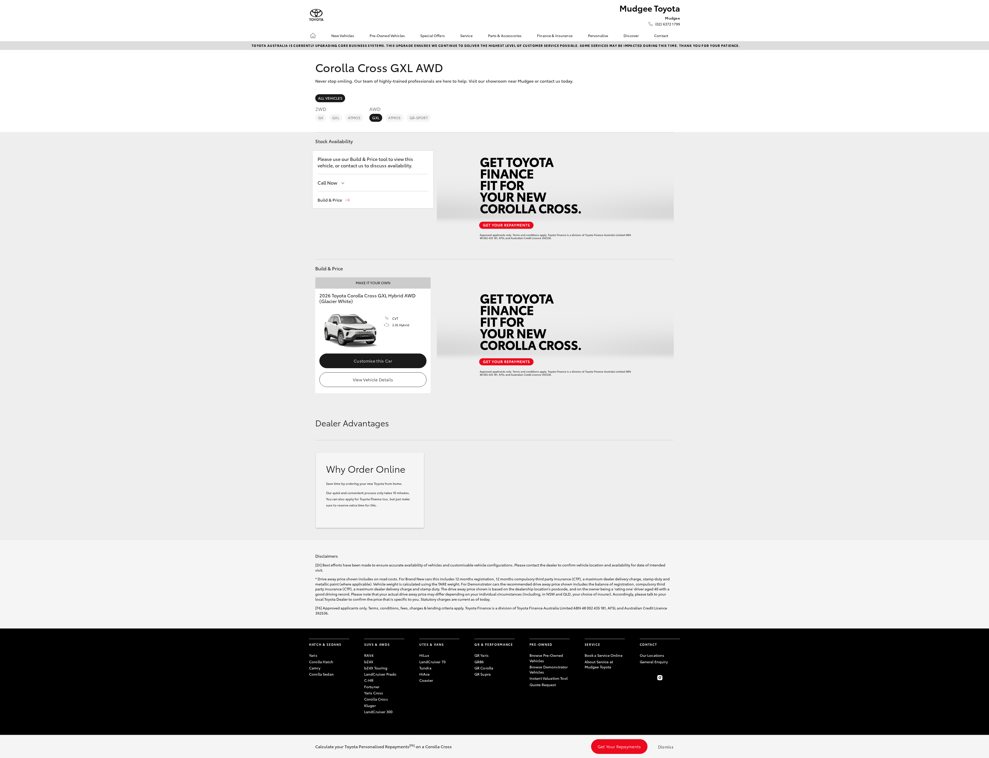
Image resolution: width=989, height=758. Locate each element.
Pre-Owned (541, 644)
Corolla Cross (376, 699)
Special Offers (432, 35)
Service (466, 35)
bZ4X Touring (376, 667)
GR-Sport (419, 117)
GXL (335, 117)
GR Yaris (481, 655)
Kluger (370, 705)
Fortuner (371, 686)
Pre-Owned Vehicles (387, 35)
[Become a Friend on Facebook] (643, 678)
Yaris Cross (373, 692)
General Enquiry (654, 661)
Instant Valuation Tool (549, 678)
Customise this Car (373, 361)
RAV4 (369, 655)
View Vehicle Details (373, 379)
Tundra (425, 667)
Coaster (426, 680)
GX (320, 117)
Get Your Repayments (619, 746)
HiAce (424, 674)
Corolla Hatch (321, 661)
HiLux (424, 655)
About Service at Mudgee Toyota (599, 664)
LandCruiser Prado (380, 674)
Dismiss (665, 747)
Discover (631, 35)
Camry (314, 667)
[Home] (313, 35)
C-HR (369, 680)
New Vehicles (342, 35)
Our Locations (652, 655)
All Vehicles (330, 98)
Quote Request (543, 684)
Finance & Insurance (555, 35)
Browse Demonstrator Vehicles (549, 669)
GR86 (479, 661)
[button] (334, 200)
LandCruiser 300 (378, 711)
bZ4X (368, 661)
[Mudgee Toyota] (316, 15)
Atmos (354, 117)
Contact (661, 35)
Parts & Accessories (505, 35)
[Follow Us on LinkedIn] (677, 678)
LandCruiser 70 (432, 661)
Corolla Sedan (321, 674)
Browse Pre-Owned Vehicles (546, 658)
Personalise (598, 35)
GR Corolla (483, 667)
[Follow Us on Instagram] (660, 678)
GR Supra (482, 674)
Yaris (313, 655)
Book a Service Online (604, 655)
